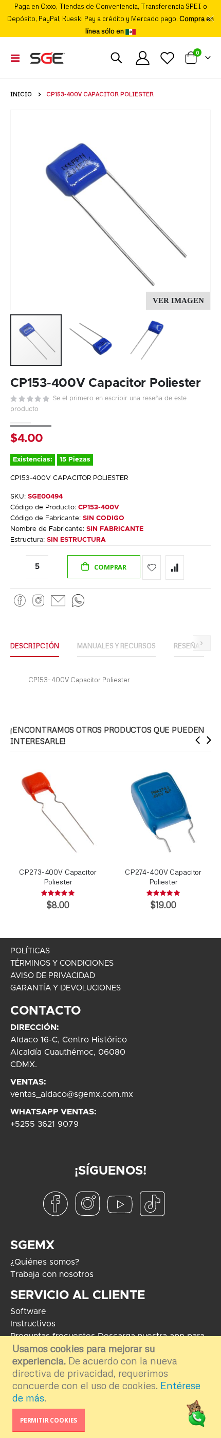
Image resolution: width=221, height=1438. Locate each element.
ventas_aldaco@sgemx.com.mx (71, 1094)
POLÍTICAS (30, 951)
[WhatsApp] (78, 600)
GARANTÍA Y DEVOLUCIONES (65, 988)
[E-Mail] (58, 600)
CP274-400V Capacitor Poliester (163, 876)
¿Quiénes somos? (44, 1262)
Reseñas (189, 646)
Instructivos (33, 1324)
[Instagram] (38, 600)
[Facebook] (20, 600)
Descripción (34, 646)
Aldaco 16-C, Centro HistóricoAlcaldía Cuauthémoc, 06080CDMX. (68, 1052)
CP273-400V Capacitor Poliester (57, 876)
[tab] (34, 646)
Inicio (21, 94)
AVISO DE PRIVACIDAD (52, 976)
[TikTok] (152, 1203)
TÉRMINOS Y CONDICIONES (62, 963)
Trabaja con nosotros (52, 1274)
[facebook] (55, 1203)
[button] (178, 301)
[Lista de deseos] (167, 58)
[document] (111, 1387)
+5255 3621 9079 (44, 1124)
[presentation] (198, 740)
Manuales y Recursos (116, 646)
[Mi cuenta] (143, 58)
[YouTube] (120, 1203)
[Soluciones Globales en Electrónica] (47, 57)
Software (28, 1311)
